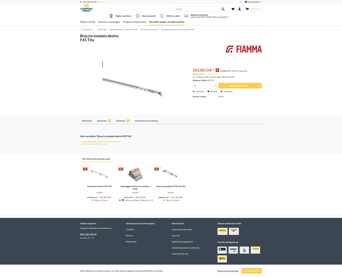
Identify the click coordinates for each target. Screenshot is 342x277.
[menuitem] (200, 9)
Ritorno (129, 235)
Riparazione (131, 241)
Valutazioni (122, 121)
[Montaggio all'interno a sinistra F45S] (135, 174)
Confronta (199, 91)
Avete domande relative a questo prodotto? (101, 141)
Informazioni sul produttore (146, 121)
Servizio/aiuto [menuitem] (253, 2)
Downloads (103, 121)
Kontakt (101, 2)
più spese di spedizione (211, 74)
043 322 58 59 (88, 234)
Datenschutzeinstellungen (228, 271)
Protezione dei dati (180, 254)
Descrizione (87, 121)
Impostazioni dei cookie (182, 229)
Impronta (176, 235)
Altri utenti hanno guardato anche (96, 159)
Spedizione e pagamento (182, 241)
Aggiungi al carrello (239, 85)
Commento (228, 91)
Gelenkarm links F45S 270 (99, 186)
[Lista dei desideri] (233, 9)
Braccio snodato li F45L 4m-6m (171, 186)
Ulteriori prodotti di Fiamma (94, 144)
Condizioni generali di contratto (185, 248)
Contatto (130, 229)
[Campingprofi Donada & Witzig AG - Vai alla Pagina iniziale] (102, 8)
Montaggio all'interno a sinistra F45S (135, 187)
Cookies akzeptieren (251, 271)
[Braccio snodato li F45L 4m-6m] (171, 174)
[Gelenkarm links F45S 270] (99, 174)
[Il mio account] (240, 9)
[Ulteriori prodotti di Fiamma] (244, 50)
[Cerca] (223, 9)
